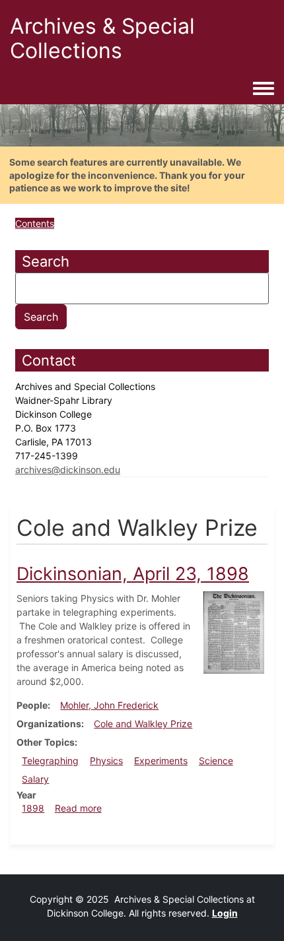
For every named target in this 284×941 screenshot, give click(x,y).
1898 (33, 808)
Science (216, 760)
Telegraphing (50, 760)
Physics (106, 760)
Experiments (161, 760)
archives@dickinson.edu (67, 469)
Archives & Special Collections (102, 38)
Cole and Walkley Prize (143, 723)
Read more (78, 808)
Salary (35, 779)
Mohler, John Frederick (109, 705)
